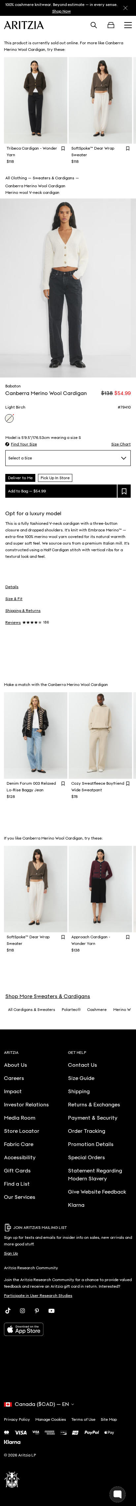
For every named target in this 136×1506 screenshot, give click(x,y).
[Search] (94, 25)
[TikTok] (8, 1311)
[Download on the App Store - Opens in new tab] (68, 1329)
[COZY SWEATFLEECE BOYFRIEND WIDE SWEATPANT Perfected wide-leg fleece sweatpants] (100, 735)
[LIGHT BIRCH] (9, 418)
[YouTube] (51, 1311)
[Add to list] (124, 491)
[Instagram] (22, 1311)
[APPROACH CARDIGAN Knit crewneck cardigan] (100, 889)
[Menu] (128, 25)
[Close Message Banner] (125, 8)
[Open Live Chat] (117, 1494)
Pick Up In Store (55, 478)
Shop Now (61, 11)
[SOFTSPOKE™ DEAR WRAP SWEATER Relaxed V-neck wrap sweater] (100, 100)
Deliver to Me (20, 478)
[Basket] (111, 25)
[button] (21, 444)
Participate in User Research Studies (38, 1296)
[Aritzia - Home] (24, 25)
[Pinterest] (37, 1311)
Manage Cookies (50, 1419)
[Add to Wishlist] (63, 148)
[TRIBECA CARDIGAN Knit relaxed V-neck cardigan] (35, 100)
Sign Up (11, 1253)
